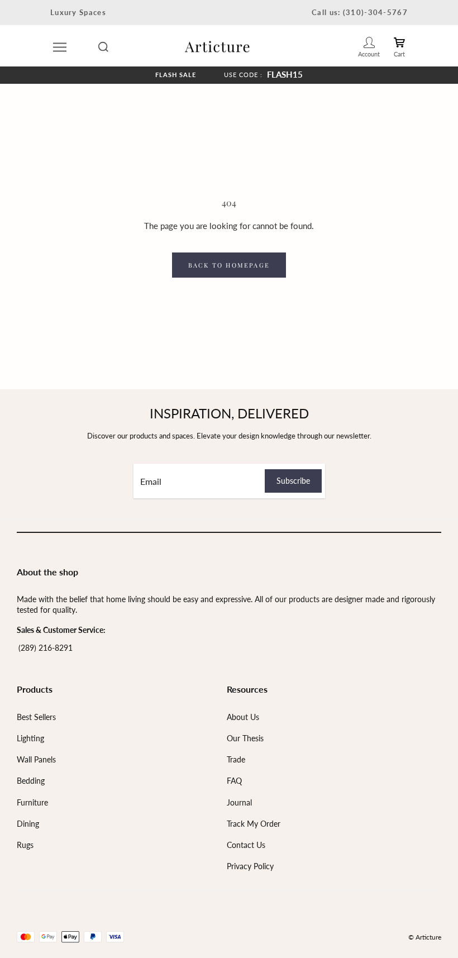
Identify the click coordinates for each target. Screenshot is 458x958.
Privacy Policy (250, 866)
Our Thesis (245, 738)
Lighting (30, 738)
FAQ (234, 780)
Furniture (32, 802)
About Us (243, 717)
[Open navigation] (59, 47)
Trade (236, 759)
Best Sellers (36, 717)
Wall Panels (36, 759)
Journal (239, 802)
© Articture (424, 937)
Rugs (25, 845)
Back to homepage (229, 265)
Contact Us (246, 845)
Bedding (31, 780)
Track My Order (253, 823)
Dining (28, 823)
